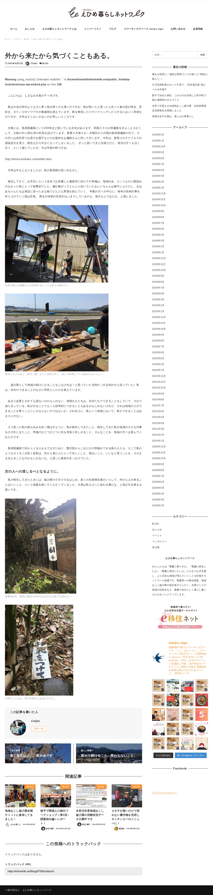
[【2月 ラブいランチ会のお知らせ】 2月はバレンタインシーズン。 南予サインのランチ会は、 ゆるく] (201, 728)
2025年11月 (158, 146)
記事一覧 (39, 728)
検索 (202, 54)
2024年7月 (158, 223)
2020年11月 (158, 452)
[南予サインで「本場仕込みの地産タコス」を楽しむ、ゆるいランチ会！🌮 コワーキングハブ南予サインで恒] (173, 700)
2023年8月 (158, 281)
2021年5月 (158, 417)
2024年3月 (158, 240)
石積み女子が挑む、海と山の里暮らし (173, 116)
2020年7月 (158, 476)
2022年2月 (158, 364)
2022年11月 (158, 323)
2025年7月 (158, 164)
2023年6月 (158, 293)
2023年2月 (158, 305)
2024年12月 (159, 193)
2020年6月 (158, 481)
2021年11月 (158, 381)
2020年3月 (158, 499)
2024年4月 (158, 234)
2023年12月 (159, 258)
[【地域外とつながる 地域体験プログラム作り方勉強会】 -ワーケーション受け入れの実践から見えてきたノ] (173, 685)
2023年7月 (158, 287)
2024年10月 (159, 205)
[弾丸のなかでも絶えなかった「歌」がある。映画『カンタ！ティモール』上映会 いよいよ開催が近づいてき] (158, 714)
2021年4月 (158, 423)
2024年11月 (158, 199)
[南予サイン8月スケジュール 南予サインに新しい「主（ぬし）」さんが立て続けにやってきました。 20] (158, 685)
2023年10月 (159, 270)
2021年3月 (158, 429)
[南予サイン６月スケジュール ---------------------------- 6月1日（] (158, 700)
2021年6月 (158, 411)
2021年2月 (158, 434)
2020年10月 (159, 458)
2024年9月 (158, 211)
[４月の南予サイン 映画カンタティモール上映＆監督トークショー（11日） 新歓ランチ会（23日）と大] (187, 714)
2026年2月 (158, 134)
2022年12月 (159, 317)
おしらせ (157, 529)
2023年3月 (158, 299)
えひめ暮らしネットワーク (180, 558)
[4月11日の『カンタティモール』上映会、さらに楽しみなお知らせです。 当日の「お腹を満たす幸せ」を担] (201, 700)
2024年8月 (158, 217)
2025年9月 (158, 152)
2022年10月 (159, 329)
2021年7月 (158, 405)
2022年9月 (158, 334)
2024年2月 (158, 246)
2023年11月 (158, 264)
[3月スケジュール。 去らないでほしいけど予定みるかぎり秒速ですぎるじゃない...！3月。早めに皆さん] (173, 728)
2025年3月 (158, 176)
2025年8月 (158, 158)
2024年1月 (158, 252)
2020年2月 (158, 505)
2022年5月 (158, 358)
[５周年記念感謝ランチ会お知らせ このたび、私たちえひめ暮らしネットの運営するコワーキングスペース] (173, 714)
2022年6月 (158, 352)
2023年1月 (158, 311)
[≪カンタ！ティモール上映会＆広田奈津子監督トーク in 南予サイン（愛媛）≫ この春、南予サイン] (158, 728)
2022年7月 (158, 346)
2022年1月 (158, 370)
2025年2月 (158, 181)
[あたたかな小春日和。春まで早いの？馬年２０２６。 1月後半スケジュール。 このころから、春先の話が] (158, 743)
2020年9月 (158, 464)
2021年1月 (158, 440)
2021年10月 (159, 387)
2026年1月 (158, 140)
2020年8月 (158, 470)
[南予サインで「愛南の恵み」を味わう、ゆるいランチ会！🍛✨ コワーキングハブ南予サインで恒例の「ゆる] (187, 685)
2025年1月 (158, 187)
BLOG (45, 63)
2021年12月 (159, 376)
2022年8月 (158, 340)
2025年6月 (158, 170)
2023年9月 (158, 275)
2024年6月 (158, 228)
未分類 (155, 547)
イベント (157, 535)
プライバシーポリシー (164, 792)
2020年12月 (159, 446)
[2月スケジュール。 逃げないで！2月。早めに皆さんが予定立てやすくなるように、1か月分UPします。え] (187, 728)
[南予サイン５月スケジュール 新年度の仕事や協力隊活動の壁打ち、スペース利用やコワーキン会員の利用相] (187, 700)
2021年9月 (158, 393)
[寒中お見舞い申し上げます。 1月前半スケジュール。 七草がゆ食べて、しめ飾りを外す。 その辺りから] (173, 743)
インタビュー (159, 541)
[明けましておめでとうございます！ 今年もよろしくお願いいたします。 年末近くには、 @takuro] (201, 743)
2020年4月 (158, 493)
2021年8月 (158, 399)
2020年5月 (158, 487)
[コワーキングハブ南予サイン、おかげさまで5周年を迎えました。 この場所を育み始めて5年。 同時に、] (201, 714)
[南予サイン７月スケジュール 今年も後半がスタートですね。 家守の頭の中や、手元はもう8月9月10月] (201, 685)
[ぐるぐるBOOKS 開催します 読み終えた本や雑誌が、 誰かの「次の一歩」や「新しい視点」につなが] (187, 743)
